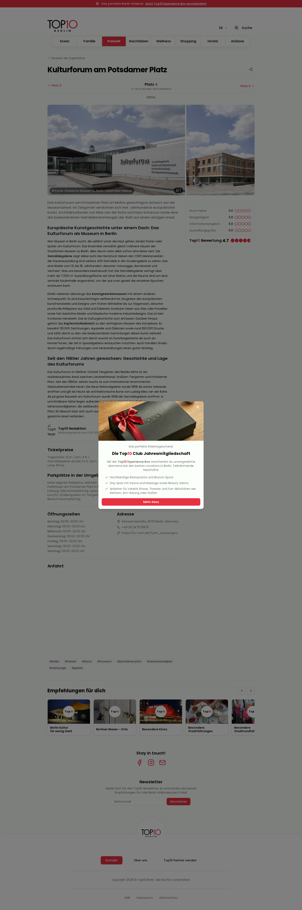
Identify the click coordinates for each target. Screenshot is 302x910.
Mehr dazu (151, 502)
